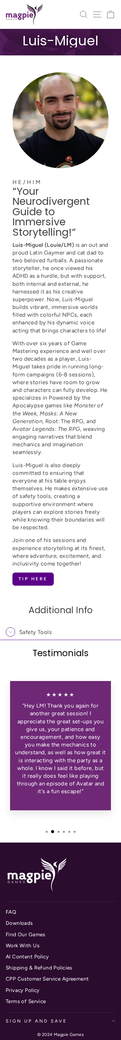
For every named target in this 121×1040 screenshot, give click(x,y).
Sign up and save (36, 1021)
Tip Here (33, 578)
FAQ (11, 912)
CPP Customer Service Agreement (47, 979)
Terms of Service (26, 1001)
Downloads (19, 923)
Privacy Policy (23, 990)
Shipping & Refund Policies (39, 967)
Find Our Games (25, 934)
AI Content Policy (27, 956)
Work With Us (22, 945)
